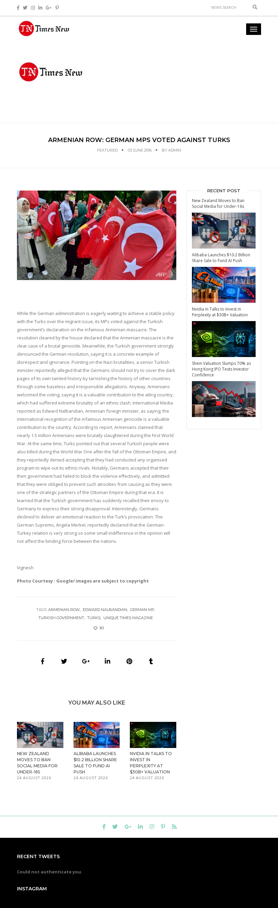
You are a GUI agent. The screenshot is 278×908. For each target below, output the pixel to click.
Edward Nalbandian (105, 609)
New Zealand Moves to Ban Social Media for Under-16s (218, 203)
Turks (93, 617)
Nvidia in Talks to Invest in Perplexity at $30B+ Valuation (220, 312)
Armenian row (64, 609)
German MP (142, 609)
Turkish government (61, 617)
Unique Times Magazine (128, 617)
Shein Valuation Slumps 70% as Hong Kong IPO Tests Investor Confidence (221, 369)
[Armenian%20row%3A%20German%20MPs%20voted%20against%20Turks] (42, 661)
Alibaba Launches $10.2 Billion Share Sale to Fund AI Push (221, 257)
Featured (107, 150)
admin (174, 150)
